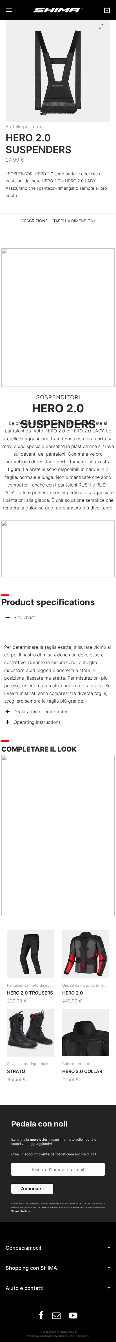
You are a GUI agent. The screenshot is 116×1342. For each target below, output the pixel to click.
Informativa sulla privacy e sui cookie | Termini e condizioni (58, 1335)
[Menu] (9, 10)
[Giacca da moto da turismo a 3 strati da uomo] (85, 954)
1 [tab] (53, 113)
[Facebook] (41, 1316)
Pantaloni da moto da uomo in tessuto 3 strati (47, 985)
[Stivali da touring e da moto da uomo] (30, 1033)
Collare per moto (77, 1063)
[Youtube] (73, 1316)
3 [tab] (63, 113)
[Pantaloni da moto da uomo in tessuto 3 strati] (30, 954)
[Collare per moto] (85, 1033)
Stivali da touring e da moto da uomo (39, 1063)
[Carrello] (107, 10)
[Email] (56, 1316)
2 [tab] (58, 113)
